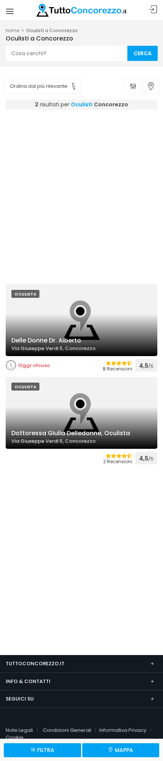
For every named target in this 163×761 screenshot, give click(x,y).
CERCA (142, 53)
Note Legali (19, 730)
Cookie (15, 737)
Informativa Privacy (122, 730)
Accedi (153, 9)
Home (12, 30)
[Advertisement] (81, 195)
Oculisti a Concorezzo (52, 30)
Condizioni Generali (67, 730)
